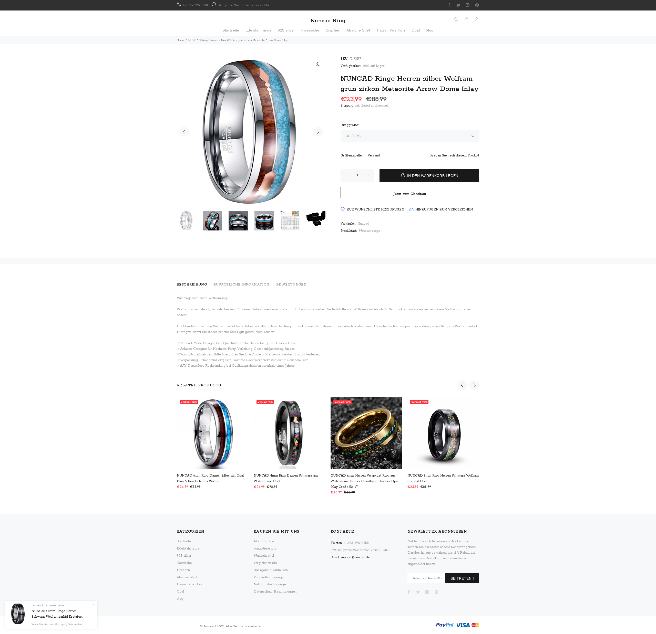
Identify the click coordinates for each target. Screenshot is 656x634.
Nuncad (363, 224)
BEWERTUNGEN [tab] (291, 285)
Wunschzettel (264, 556)
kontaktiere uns (265, 549)
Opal (180, 592)
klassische (184, 563)
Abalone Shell (187, 577)
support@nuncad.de (355, 557)
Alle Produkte (264, 541)
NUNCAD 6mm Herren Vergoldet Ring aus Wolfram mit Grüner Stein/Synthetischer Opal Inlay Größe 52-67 (364, 481)
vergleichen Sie (265, 563)
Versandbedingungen (269, 577)
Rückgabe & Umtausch (271, 570)
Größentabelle (351, 155)
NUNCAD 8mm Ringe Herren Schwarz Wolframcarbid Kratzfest (57, 614)
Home (180, 40)
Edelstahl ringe (188, 549)
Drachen (183, 570)
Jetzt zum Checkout (409, 194)
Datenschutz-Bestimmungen (275, 592)
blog (180, 599)
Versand (374, 155)
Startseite (184, 541)
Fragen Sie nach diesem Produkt (454, 155)
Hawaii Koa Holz (189, 584)
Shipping (347, 106)
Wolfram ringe (369, 231)
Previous (184, 131)
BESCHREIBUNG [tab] (192, 285)
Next (318, 131)
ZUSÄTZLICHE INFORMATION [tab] (241, 285)
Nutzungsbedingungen (271, 584)
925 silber (184, 556)
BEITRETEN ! (462, 578)
